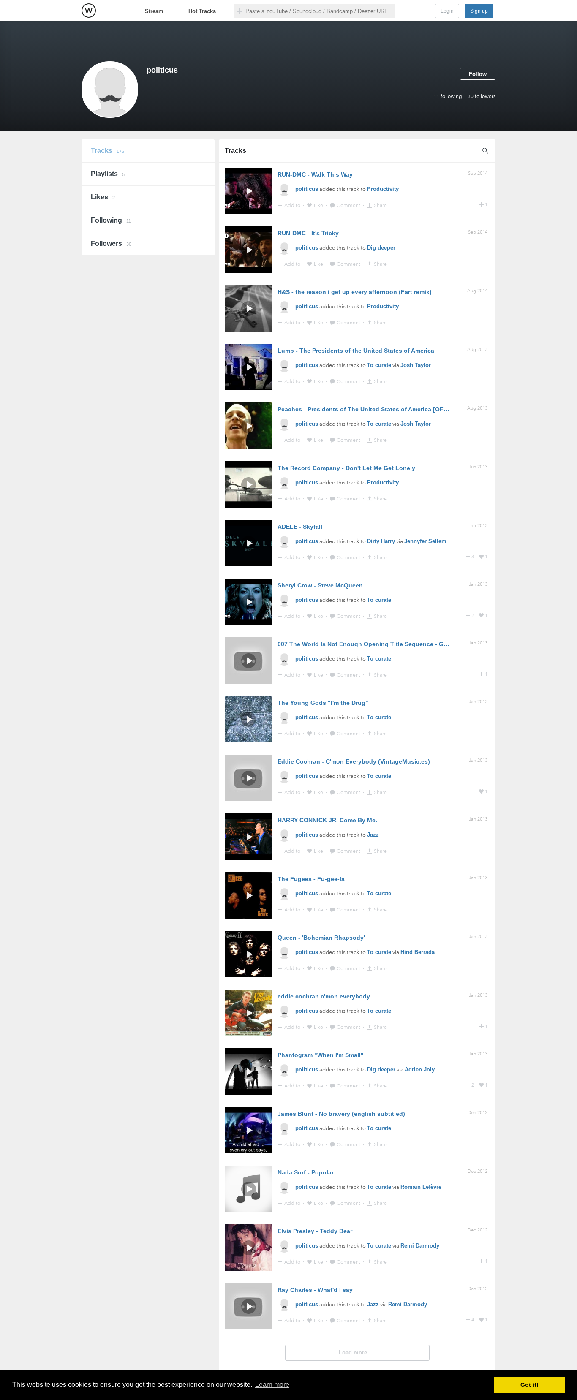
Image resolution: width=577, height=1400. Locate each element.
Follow (478, 74)
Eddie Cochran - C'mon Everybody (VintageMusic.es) (354, 761)
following (447, 96)
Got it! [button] (529, 1384)
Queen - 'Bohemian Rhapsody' (321, 937)
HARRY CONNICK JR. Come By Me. (327, 820)
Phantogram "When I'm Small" (321, 1055)
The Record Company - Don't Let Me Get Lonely (346, 468)
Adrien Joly (420, 1069)
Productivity (383, 189)
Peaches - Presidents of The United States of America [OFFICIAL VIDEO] (381, 409)
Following (111, 220)
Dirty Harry (381, 541)
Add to (293, 205)
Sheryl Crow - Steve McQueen (320, 585)
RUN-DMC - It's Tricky (308, 233)
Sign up (479, 11)
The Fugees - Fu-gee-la (311, 878)
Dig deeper (381, 248)
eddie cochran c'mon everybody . (325, 996)
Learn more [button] (272, 1384)
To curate (379, 365)
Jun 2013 (478, 467)
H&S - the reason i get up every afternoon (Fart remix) (355, 291)
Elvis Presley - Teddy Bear (315, 1231)
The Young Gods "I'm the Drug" (323, 702)
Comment (349, 205)
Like (319, 205)
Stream (154, 11)
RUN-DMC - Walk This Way (315, 174)
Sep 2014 (477, 173)
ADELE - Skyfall (300, 526)
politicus (306, 189)
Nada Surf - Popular (306, 1172)
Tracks (107, 150)
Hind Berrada (417, 952)
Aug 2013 (477, 349)
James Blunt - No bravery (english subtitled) (341, 1113)
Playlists (108, 173)
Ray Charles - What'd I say (315, 1289)
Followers (111, 243)
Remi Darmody (419, 1245)
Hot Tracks (202, 11)
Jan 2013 (478, 584)
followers (481, 96)
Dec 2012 (477, 1112)
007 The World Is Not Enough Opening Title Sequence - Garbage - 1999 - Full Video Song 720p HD (419, 644)
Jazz (373, 835)
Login (447, 11)
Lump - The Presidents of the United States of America (356, 350)
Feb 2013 (477, 525)
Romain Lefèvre (420, 1187)
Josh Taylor (415, 365)
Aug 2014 (477, 291)
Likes (103, 197)
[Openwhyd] (89, 10)
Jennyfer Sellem (425, 541)
